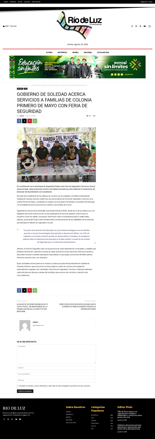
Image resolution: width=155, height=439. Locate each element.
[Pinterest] (29, 121)
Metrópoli (25, 85)
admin (22, 116)
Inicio (18, 85)
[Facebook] (132, 26)
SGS (26, 88)
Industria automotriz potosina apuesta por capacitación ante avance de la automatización (129, 427)
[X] (140, 26)
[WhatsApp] (35, 121)
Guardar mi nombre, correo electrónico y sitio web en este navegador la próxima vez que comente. (54, 386)
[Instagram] (136, 26)
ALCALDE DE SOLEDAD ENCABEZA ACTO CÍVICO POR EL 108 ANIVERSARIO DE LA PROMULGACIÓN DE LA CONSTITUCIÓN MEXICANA (32, 307)
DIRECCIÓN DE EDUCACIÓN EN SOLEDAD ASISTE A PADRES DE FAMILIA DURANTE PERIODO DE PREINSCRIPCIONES (77, 306)
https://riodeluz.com (38, 325)
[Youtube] (144, 26)
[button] (149, 26)
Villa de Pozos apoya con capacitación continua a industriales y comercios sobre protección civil (129, 414)
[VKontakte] (16, 419)
